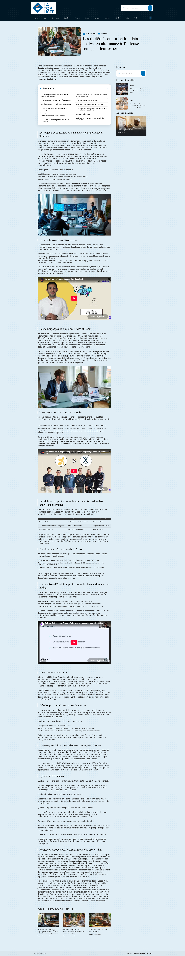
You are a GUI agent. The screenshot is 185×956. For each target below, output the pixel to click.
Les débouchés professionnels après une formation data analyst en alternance (54, 115)
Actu (64, 936)
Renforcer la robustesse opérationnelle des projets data (90, 119)
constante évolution (47, 79)
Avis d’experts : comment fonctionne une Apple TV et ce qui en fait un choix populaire (48, 931)
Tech (39, 936)
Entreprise (104, 34)
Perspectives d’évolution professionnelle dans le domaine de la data (91, 95)
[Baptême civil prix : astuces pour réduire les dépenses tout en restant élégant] (74, 920)
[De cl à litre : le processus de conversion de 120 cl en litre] (122, 103)
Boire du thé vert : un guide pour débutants (98, 930)
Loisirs (132, 85)
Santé (91, 934)
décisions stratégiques (48, 68)
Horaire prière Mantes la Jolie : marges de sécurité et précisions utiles (130, 129)
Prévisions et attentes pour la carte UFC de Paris (137, 91)
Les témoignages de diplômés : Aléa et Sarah (56, 104)
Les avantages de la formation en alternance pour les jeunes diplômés (92, 109)
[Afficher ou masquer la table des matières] (81, 88)
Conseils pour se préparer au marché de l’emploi (56, 120)
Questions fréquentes (83, 114)
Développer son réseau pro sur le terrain (89, 104)
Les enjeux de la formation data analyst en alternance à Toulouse (55, 95)
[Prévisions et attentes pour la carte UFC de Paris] (122, 89)
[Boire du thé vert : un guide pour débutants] (100, 920)
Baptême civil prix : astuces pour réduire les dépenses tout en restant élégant (73, 931)
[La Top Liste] (43, 8)
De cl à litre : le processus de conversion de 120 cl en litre (138, 105)
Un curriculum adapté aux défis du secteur (57, 100)
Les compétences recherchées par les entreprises (55, 109)
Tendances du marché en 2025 (88, 100)
